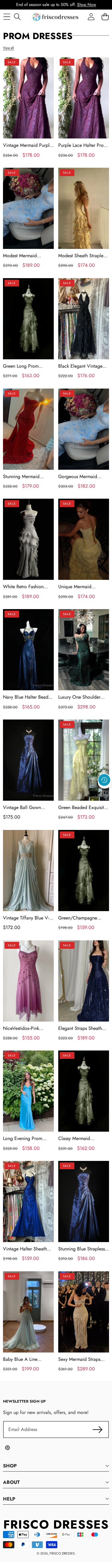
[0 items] (105, 17)
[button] (105, 794)
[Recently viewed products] (104, 780)
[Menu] (6, 17)
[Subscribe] (97, 1429)
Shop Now (86, 4)
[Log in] (91, 17)
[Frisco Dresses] (55, 17)
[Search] (17, 17)
